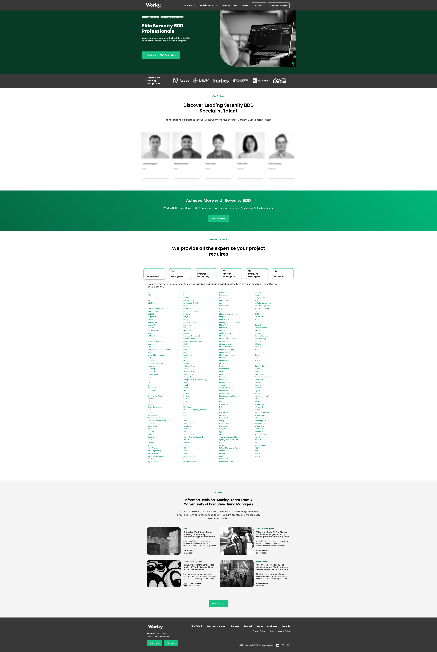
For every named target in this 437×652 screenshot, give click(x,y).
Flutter (186, 349)
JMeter (186, 440)
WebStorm (259, 426)
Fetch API (187, 330)
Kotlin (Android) (189, 461)
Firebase (186, 333)
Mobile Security (225, 352)
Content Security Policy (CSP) (159, 420)
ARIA (149, 333)
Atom (150, 344)
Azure (150, 352)
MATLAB (222, 330)
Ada (149, 295)
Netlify (221, 371)
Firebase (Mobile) (190, 339)
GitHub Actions (189, 366)
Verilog (257, 399)
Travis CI (258, 388)
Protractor (223, 426)
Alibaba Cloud (153, 303)
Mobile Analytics (225, 347)
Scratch (258, 325)
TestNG (258, 382)
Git (184, 360)
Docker (186, 295)
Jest (185, 431)
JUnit (185, 453)
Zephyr (258, 456)
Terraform (259, 379)
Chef (150, 393)
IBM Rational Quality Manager (195, 410)
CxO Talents (189, 5)
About (236, 5)
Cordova (151, 423)
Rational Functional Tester (229, 448)
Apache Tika (152, 325)
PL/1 (220, 410)
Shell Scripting (260, 339)
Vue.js (257, 410)
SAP (256, 311)
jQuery (186, 445)
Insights (246, 5)
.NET (149, 292)
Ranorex (222, 445)
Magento (222, 317)
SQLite (257, 360)
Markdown (223, 328)
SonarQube (259, 352)
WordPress (259, 431)
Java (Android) (189, 423)
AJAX (149, 298)
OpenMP (222, 385)
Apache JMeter (154, 322)
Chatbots (151, 390)
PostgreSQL (223, 412)
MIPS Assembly (225, 344)
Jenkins (186, 429)
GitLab (185, 369)
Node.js (222, 377)
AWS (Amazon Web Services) (159, 349)
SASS (257, 314)
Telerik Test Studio (262, 377)
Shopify (258, 341)
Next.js (221, 374)
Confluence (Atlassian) (157, 418)
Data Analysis (153, 448)
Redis (221, 456)
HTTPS (185, 404)
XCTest (258, 440)
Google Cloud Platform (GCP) (195, 379)
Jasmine (186, 418)
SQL (256, 358)
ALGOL (150, 300)
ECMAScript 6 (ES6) (191, 303)
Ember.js (186, 314)
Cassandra (152, 388)
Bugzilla (150, 377)
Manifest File (224, 319)
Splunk (257, 355)
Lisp (220, 303)
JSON (185, 448)
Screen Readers (261, 328)
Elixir (185, 306)
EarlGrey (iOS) (189, 300)
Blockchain (152, 366)
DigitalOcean (153, 461)
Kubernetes (223, 292)
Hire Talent (259, 5)
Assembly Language (156, 341)
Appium (151, 328)
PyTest (222, 431)
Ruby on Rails (260, 298)
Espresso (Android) (190, 322)
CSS (149, 429)
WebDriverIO (260, 415)
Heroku (186, 396)
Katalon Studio (189, 456)
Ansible (150, 319)
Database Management (157, 456)
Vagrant (258, 393)
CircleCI (151, 399)
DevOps (151, 459)
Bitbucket (151, 360)
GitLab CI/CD (188, 371)
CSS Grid (151, 431)
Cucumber (152, 437)
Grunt (185, 388)
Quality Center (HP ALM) (229, 440)
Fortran (186, 352)
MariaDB (222, 325)
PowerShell (223, 418)
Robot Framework (226, 461)
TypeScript (259, 390)
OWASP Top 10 (225, 393)
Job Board (226, 5)
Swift (257, 371)
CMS (149, 410)
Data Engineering (154, 451)
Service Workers (261, 336)
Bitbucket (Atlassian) (156, 363)
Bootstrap (151, 369)
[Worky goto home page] (153, 5)
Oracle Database (226, 390)
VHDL (257, 401)
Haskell (186, 393)
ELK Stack (187, 308)
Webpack (259, 418)
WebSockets (260, 423)
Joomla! (186, 442)
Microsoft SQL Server (227, 339)
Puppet (222, 429)
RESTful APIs (224, 459)
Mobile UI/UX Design (227, 355)
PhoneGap (223, 404)
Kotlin (185, 459)
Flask (185, 344)
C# (149, 382)
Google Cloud (188, 377)
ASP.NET (151, 339)
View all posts (218, 603)
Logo (221, 308)
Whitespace (260, 429)
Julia (185, 451)
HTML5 (185, 401)
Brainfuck (151, 371)
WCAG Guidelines (262, 412)
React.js (222, 453)
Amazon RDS (153, 311)
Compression (153, 415)
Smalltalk (258, 347)
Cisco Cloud (152, 401)
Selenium (259, 330)
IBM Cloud (187, 407)
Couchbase (152, 426)
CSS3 (150, 434)
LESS (221, 298)
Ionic (185, 412)
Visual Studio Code (262, 404)
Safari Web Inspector (263, 303)
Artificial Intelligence (209, 5)
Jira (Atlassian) (189, 434)
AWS (149, 347)
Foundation (187, 355)
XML (256, 442)
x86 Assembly (260, 434)
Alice (149, 306)
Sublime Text (260, 366)
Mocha (222, 358)
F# (184, 328)
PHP (220, 407)
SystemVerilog (261, 374)
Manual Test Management (229, 322)
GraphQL (186, 385)
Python (222, 434)
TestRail (258, 385)
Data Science (153, 453)
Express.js (187, 325)
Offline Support (225, 382)
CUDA (150, 440)
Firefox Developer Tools (192, 341)
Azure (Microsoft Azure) (157, 355)
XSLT (257, 448)
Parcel (221, 399)
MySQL (222, 363)
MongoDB (223, 360)
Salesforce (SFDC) (262, 306)
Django (186, 292)
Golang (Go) (188, 374)
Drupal (186, 298)
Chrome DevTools (155, 396)
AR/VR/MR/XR (153, 330)
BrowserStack (153, 374)
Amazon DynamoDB (156, 308)
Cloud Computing (155, 407)
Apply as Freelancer (278, 5)
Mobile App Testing (226, 349)
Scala (257, 319)
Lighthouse (223, 300)
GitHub (186, 363)
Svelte (257, 369)
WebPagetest (260, 420)
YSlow (257, 453)
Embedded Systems (191, 311)
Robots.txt (259, 292)
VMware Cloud (261, 407)
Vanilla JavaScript (262, 396)
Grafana (186, 382)
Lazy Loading (224, 295)
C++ (149, 385)
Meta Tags (223, 336)
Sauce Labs (259, 317)
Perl (220, 401)
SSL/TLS (258, 363)
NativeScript (224, 369)
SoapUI (257, 349)
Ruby (257, 295)
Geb (185, 358)
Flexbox (186, 347)
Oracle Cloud (224, 388)
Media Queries (225, 333)
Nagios (222, 366)
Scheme (258, 322)
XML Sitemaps (260, 445)
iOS (184, 415)
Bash (149, 358)
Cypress (151, 442)
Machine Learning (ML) (228, 314)
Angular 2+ (152, 317)
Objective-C (224, 379)
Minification (224, 341)
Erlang (185, 319)
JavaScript (187, 426)
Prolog (221, 420)
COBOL (150, 412)
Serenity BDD (260, 333)
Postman (222, 415)
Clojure (150, 404)
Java (185, 420)
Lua (220, 311)
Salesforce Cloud (262, 308)
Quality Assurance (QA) (228, 437)
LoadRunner (224, 306)
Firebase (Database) (191, 336)
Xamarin (258, 437)
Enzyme (186, 317)
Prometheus (224, 423)
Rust (257, 300)
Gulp (185, 390)
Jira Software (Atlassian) (193, 437)
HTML (185, 399)
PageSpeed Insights (227, 396)
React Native (224, 451)
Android (151, 314)
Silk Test (258, 344)
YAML (257, 451)
